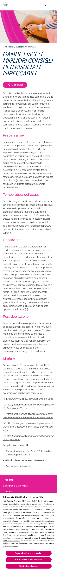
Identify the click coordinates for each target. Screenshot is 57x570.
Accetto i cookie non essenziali (28, 553)
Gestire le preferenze (28, 566)
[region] (28, 531)
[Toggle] (51, 4)
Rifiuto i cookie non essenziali (28, 560)
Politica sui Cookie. (11, 541)
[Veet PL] (8, 4)
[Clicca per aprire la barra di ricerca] (44, 4)
